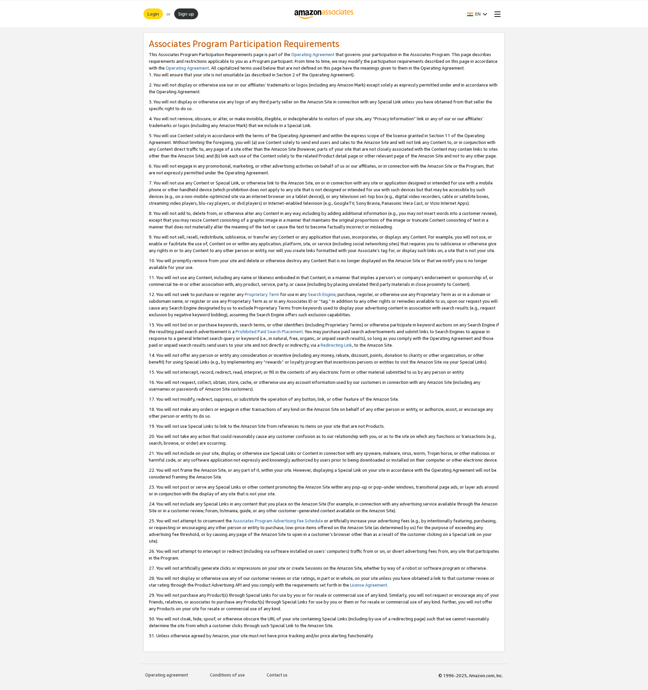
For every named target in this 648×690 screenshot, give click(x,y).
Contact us (277, 674)
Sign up (186, 14)
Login (153, 14)
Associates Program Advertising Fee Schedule (278, 520)
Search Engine (321, 294)
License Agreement (368, 585)
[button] (477, 14)
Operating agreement (166, 674)
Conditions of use (227, 674)
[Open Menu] (496, 14)
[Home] (324, 14)
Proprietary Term (262, 294)
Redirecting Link (336, 345)
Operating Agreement (312, 54)
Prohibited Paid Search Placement (269, 331)
